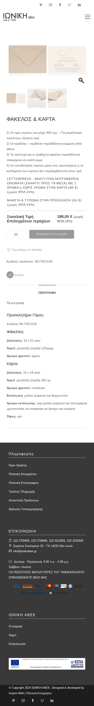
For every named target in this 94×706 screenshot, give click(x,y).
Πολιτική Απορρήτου (23, 474)
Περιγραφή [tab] (47, 292)
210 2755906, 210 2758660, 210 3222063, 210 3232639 (48, 540)
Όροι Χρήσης (18, 465)
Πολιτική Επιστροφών (23, 482)
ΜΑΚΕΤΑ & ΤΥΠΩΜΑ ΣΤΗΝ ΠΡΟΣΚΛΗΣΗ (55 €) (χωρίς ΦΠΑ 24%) (44, 202)
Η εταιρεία (15, 626)
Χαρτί (12, 635)
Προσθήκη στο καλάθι (51, 234)
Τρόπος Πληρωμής (22, 491)
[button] (82, 61)
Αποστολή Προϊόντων (24, 500)
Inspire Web (16, 693)
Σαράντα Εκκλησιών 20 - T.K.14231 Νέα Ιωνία (43, 546)
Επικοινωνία (17, 644)
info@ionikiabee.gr (25, 551)
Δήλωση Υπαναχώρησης (26, 509)
